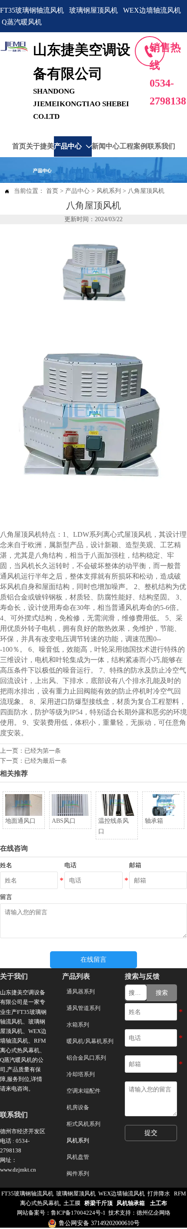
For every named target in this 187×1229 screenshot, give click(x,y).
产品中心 (77, 191)
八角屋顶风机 (146, 191)
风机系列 (109, 191)
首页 (52, 191)
